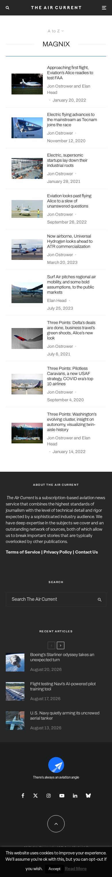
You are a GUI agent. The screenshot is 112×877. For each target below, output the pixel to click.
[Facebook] (23, 795)
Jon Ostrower (60, 86)
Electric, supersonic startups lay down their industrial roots (67, 160)
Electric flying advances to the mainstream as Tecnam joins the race (72, 119)
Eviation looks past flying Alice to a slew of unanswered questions (69, 200)
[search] (100, 600)
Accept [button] (55, 869)
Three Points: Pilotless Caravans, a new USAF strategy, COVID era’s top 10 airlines (70, 376)
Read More (76, 869)
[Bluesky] (88, 795)
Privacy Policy (58, 552)
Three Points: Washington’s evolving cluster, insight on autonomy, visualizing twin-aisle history (71, 422)
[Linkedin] (75, 795)
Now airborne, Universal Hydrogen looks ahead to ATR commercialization (69, 241)
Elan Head (57, 300)
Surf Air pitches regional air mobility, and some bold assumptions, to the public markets (71, 284)
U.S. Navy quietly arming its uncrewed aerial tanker (64, 715)
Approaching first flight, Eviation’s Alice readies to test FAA (70, 72)
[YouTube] (62, 795)
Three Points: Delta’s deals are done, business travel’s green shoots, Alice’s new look (71, 330)
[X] (35, 795)
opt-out (96, 860)
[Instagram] (48, 795)
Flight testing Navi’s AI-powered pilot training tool (63, 686)
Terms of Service (23, 552)
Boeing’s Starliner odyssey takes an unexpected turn (62, 657)
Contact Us (86, 552)
